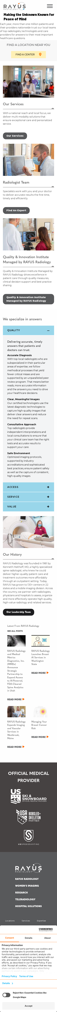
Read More (14, 699)
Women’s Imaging (27, 886)
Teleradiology (25, 899)
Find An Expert (16, 210)
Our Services (15, 135)
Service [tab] (13, 496)
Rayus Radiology (27, 879)
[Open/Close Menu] (49, 6)
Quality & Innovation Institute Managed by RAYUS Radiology (26, 299)
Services (26, 920)
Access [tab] (13, 487)
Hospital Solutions (28, 906)
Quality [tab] (13, 330)
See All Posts (15, 631)
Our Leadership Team (18, 612)
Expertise (41, 920)
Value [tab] (12, 506)
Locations (9, 920)
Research (21, 893)
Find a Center (25, 54)
